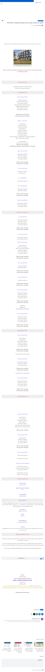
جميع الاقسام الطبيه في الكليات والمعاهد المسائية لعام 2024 (6, 650)
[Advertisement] (22, 13)
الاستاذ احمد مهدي (38, 25)
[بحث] (1, 3)
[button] (39, 614)
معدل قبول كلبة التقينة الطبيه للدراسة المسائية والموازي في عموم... (29, 650)
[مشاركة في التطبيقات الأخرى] (31, 614)
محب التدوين (38, 2)
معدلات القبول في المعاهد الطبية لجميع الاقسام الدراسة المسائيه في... (39, 650)
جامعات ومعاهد (40, 20)
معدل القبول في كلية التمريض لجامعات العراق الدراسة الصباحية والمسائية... (17, 650)
